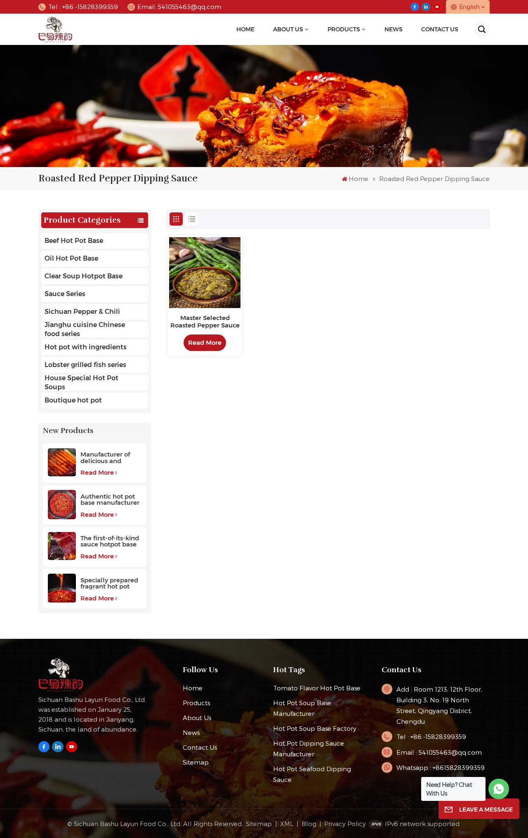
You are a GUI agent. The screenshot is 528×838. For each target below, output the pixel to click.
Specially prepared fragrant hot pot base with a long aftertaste (109, 583)
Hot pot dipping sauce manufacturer (308, 748)
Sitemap (196, 762)
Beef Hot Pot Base (74, 241)
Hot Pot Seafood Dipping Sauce (312, 774)
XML (286, 823)
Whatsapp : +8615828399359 (440, 767)
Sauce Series (65, 294)
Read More (97, 472)
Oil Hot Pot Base (71, 258)
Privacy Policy (345, 823)
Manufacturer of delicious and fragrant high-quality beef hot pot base (110, 457)
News (191, 732)
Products (344, 29)
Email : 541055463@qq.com (439, 752)
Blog (309, 823)
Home (245, 29)
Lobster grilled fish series (85, 365)
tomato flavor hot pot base (317, 688)
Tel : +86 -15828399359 (83, 6)
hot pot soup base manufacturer (302, 708)
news (393, 29)
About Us (288, 29)
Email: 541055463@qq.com (179, 6)
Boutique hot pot (73, 400)
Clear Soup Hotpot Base (84, 276)
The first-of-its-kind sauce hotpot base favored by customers (109, 541)
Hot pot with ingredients (86, 347)
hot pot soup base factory (314, 728)
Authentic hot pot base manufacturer (109, 499)
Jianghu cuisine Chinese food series (85, 329)
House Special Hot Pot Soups (81, 383)
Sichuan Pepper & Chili (82, 311)
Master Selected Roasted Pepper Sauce (205, 321)
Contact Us (439, 29)
